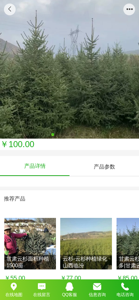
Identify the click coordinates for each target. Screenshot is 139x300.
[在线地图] (14, 286)
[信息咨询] (97, 286)
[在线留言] (42, 286)
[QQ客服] (69, 286)
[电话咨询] (125, 286)
